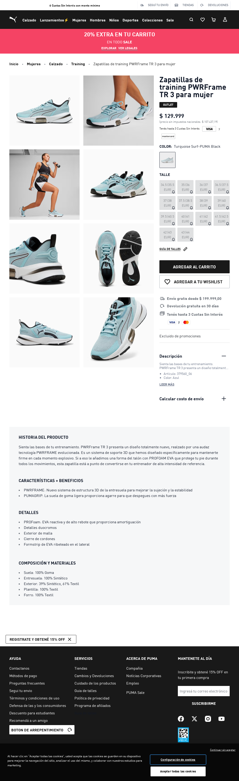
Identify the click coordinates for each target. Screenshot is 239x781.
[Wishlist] (202, 19)
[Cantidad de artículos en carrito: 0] (213, 19)
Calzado (29, 20)
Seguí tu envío (158, 5)
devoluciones (218, 5)
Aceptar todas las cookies (178, 771)
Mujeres (79, 20)
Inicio (13, 64)
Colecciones (152, 20)
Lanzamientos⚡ (54, 20)
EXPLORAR (108, 48)
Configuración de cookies (178, 759)
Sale (170, 20)
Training (78, 64)
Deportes (130, 20)
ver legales (127, 48)
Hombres (97, 20)
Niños (114, 20)
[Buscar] (191, 19)
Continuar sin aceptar (222, 749)
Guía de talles (170, 249)
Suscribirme (204, 703)
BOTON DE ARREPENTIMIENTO (37, 730)
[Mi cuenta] (225, 19)
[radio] (167, 160)
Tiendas (188, 5)
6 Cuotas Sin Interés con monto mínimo (74, 5)
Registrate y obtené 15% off (37, 639)
